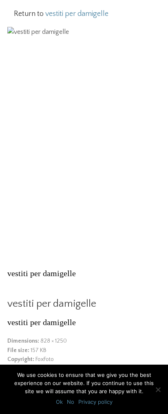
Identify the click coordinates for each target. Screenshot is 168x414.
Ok (59, 402)
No (70, 402)
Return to (61, 14)
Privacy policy (95, 402)
